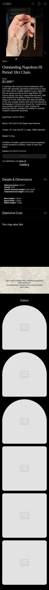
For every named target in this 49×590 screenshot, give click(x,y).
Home (4, 61)
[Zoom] (45, 52)
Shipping (5, 151)
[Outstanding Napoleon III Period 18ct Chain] (19, 244)
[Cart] (39, 4)
